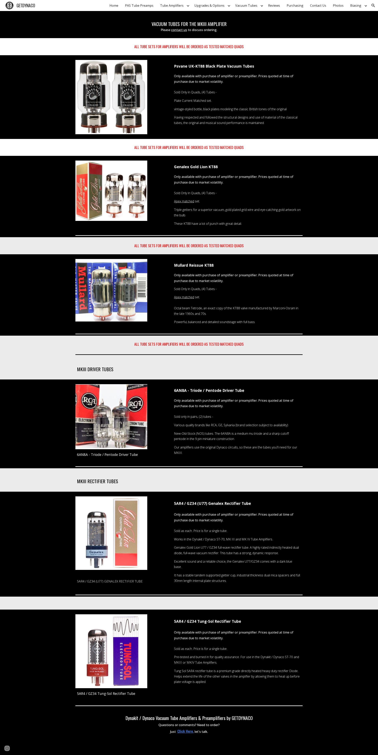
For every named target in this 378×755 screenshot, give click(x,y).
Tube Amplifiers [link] (171, 5)
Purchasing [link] (295, 5)
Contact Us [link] (318, 5)
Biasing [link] (355, 5)
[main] (189, 24)
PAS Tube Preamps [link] (139, 5)
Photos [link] (338, 5)
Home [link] (113, 5)
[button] (373, 5)
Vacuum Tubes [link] (246, 5)
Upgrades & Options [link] (209, 5)
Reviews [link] (274, 5)
